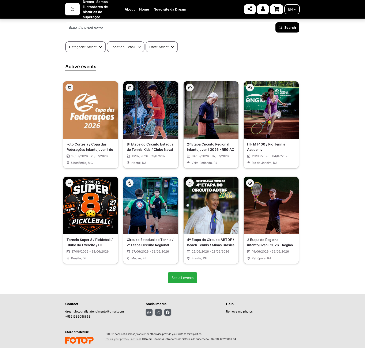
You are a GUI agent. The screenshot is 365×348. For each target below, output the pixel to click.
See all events (182, 278)
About (130, 9)
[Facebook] (167, 312)
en (290, 9)
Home (144, 9)
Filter (191, 47)
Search (290, 27)
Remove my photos (239, 311)
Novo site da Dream (170, 9)
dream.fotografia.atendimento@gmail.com (94, 311)
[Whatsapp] (149, 312)
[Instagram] (158, 312)
